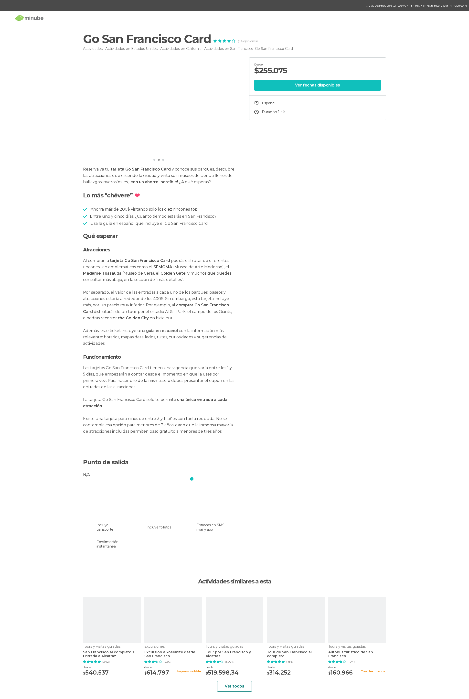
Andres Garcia (105, 149)
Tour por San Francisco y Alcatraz (228, 654)
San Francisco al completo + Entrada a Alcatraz (108, 654)
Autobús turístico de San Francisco (350, 654)
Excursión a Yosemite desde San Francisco (169, 654)
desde (87, 667)
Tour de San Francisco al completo (289, 654)
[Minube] (29, 18)
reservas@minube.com (450, 5)
